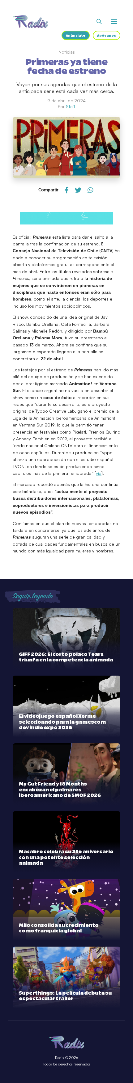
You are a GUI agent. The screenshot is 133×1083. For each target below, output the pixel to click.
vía (98, 473)
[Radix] (30, 21)
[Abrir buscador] (99, 21)
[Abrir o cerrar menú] (114, 21)
